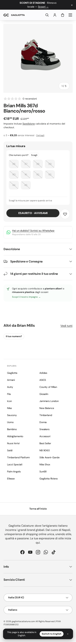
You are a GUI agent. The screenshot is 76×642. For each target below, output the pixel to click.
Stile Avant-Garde (49, 457)
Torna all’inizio (38, 508)
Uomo (10, 422)
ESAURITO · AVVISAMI (33, 213)
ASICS (42, 380)
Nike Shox (44, 464)
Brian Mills (26, 325)
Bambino (12, 429)
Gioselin (43, 394)
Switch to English (51, 633)
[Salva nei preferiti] (65, 214)
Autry (10, 387)
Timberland (45, 415)
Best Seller (45, 443)
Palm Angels (14, 471)
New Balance (46, 408)
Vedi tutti (66, 326)
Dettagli (40, 135)
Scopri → (43, 6)
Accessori (44, 436)
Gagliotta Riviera (48, 478)
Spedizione (28, 123)
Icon (9, 401)
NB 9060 (44, 450)
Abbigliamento (15, 436)
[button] (62, 15)
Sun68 (43, 471)
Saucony (12, 415)
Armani (11, 380)
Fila (9, 394)
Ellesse (11, 478)
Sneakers (44, 429)
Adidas (43, 372)
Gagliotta (12, 372)
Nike (9, 408)
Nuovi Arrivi (13, 443)
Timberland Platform (18, 457)
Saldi (9, 450)
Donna (43, 422)
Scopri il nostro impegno (25, 296)
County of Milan (48, 387)
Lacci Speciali (14, 464)
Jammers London (49, 401)
